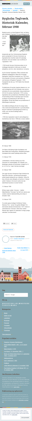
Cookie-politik (14, 414)
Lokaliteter (7, 318)
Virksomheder (6, 10)
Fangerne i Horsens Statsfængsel (13, 342)
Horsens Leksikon (7, 8)
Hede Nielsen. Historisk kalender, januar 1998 (9, 250)
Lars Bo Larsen (20, 236)
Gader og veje (7, 315)
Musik (5, 313)
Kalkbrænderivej (8, 358)
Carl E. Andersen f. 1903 (10, 360)
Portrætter (7, 325)
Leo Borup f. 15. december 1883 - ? (13, 351)
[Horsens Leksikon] (10, 4)
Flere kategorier (7, 334)
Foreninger (7, 330)
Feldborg (6, 363)
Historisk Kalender (8, 229)
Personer (6, 323)
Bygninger (6, 320)
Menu (26, 3)
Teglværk (15, 10)
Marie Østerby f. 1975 (10, 349)
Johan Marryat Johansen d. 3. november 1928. (16, 365)
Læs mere (17, 387)
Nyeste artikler (19, 8)
